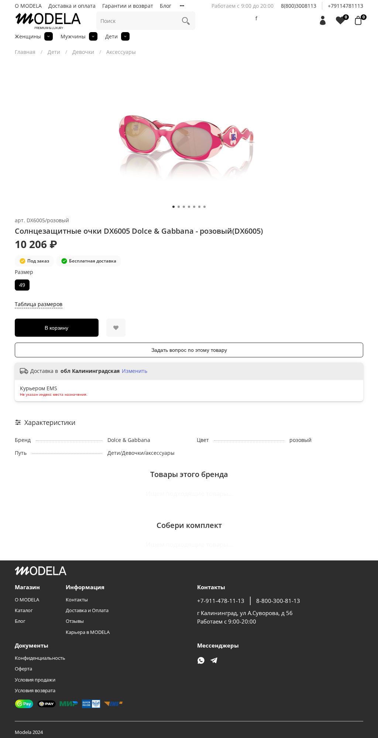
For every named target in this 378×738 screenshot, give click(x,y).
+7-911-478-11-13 (220, 601)
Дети (111, 36)
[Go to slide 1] (173, 207)
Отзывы (75, 621)
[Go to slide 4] (189, 207)
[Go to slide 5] (194, 207)
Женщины (28, 36)
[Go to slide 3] (184, 207)
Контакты (77, 600)
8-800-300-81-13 (278, 601)
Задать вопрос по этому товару (189, 350)
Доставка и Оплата (87, 610)
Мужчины (73, 36)
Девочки (83, 51)
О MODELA (28, 5)
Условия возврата (35, 690)
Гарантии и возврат (127, 5)
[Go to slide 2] (179, 207)
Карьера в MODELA (88, 632)
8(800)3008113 (298, 5)
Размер (24, 272)
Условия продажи (35, 680)
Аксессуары (121, 51)
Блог (165, 5)
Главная (25, 51)
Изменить (134, 371)
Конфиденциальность (40, 658)
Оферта (23, 669)
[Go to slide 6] (199, 207)
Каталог (24, 610)
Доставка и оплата (72, 5)
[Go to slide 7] (204, 207)
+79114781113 (345, 5)
